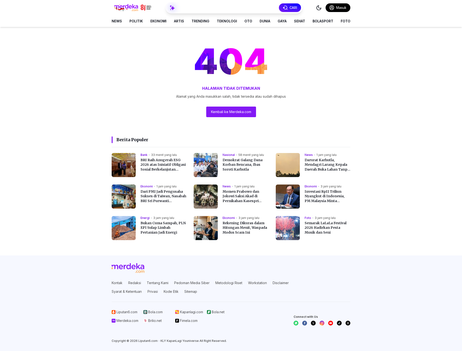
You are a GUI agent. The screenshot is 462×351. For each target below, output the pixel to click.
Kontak (117, 283)
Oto (248, 21)
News (117, 21)
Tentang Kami (157, 283)
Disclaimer (281, 283)
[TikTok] (339, 323)
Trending (200, 21)
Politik (136, 21)
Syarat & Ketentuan (127, 291)
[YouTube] (330, 323)
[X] (313, 323)
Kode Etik (171, 291)
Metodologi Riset (228, 283)
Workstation (257, 283)
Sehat (299, 21)
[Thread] (348, 323)
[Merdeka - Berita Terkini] (133, 8)
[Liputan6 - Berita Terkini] (128, 268)
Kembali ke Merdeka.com (231, 112)
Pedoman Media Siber (192, 283)
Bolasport (323, 21)
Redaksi (134, 283)
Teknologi (227, 21)
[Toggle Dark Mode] (319, 7)
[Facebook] (304, 323)
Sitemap (190, 291)
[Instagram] (322, 323)
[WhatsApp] (296, 323)
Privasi (153, 291)
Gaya (282, 21)
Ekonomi (158, 21)
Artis (179, 21)
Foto (345, 21)
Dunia (265, 21)
